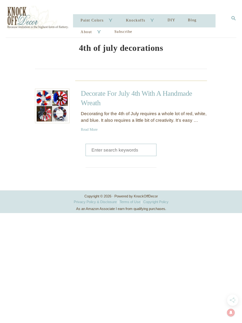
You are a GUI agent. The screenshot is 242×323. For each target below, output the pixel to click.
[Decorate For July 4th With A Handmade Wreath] (52, 106)
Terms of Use (130, 202)
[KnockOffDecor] (40, 19)
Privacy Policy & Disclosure (95, 202)
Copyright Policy (156, 202)
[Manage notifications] (231, 312)
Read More (89, 129)
